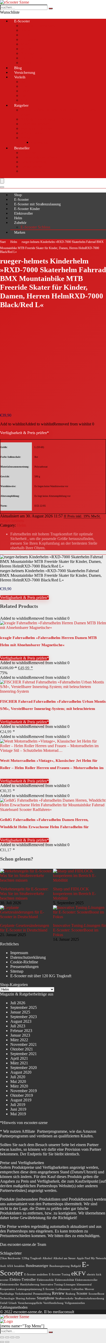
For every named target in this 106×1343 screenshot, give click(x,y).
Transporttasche (33, 171)
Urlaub (12, 1303)
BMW (26, 30)
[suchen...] (51, 8)
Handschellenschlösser (39, 157)
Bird (24, 81)
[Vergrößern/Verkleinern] (2, 1337)
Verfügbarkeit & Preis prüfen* (24, 433)
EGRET (27, 35)
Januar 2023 (20, 1035)
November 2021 (23, 1044)
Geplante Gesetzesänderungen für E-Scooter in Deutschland (24, 927)
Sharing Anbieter (26, 1298)
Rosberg (70, 1293)
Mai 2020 (18, 1081)
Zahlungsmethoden (14, 1307)
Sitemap (16, 971)
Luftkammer (63, 1289)
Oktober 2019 (21, 1095)
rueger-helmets (12, 520)
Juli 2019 (17, 1104)
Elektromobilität (64, 1279)
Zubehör (20, 223)
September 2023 (23, 1017)
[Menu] (2, 181)
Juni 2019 (18, 1109)
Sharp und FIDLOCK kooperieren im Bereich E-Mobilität (74, 893)
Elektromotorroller (86, 1279)
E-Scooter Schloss (35, 227)
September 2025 (23, 1007)
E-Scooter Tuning (59, 1274)
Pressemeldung (42, 1293)
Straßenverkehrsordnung (89, 1298)
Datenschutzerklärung (28, 957)
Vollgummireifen (75, 1303)
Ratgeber (21, 105)
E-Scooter (22, 21)
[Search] (2, 187)
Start (3, 242)
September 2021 (23, 1054)
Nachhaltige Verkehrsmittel (16, 1293)
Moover (89, 1289)
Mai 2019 (18, 1114)
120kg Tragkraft (31, 1258)
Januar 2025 (20, 1012)
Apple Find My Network (91, 1258)
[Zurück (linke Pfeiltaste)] (2, 1342)
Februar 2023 (21, 1030)
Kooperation (7, 1289)
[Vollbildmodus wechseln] (7, 1337)
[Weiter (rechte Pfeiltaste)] (7, 1342)
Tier (24, 95)
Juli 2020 (17, 1077)
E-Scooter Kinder (27, 209)
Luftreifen (78, 1289)
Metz (25, 44)
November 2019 (23, 1091)
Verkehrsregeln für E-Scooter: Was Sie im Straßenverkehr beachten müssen (24, 893)
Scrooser (28, 53)
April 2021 (19, 1058)
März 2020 (19, 1086)
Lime (25, 91)
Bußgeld (76, 1266)
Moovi (26, 49)
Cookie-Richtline (24, 962)
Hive (25, 86)
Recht (25, 137)
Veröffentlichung (53, 1303)
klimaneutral (84, 1284)
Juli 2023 (17, 1026)
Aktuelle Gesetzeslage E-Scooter (47, 119)
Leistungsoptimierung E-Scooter (35, 1289)
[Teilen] (12, 1337)
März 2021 (19, 1063)
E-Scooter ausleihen (36, 1274)
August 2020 (20, 1072)
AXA (10, 1266)
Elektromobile (45, 1279)
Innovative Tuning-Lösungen (58, 1284)
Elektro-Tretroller (23, 1280)
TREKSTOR (31, 58)
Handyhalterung (34, 162)
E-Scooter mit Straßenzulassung (37, 204)
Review (58, 1293)
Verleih (19, 77)
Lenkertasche (31, 166)
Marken (19, 232)
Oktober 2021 (21, 1049)
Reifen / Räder (32, 133)
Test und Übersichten (38, 25)
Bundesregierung (59, 1266)
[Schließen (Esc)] (17, 1337)
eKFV (78, 1273)
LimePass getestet (35, 124)
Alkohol (47, 1258)
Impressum (19, 953)
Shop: (18, 195)
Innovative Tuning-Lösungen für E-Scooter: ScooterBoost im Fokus (79, 930)
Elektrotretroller (9, 1284)
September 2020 (23, 1067)
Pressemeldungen (24, 966)
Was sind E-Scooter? (37, 128)
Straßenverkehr (64, 1298)
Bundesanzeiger (37, 1266)
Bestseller (22, 148)
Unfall (3, 1303)
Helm (18, 218)
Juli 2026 (17, 1003)
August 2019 (20, 1100)
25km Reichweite (10, 1258)
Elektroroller (23, 213)
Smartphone (45, 1298)
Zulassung (39, 142)
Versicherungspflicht (30, 1303)
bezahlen (19, 1266)
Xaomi (26, 62)
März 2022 (19, 1040)
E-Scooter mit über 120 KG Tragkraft (40, 976)
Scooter (81, 1293)
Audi (3, 1266)
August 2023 (20, 1021)
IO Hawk (28, 39)
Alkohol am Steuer (64, 1258)
